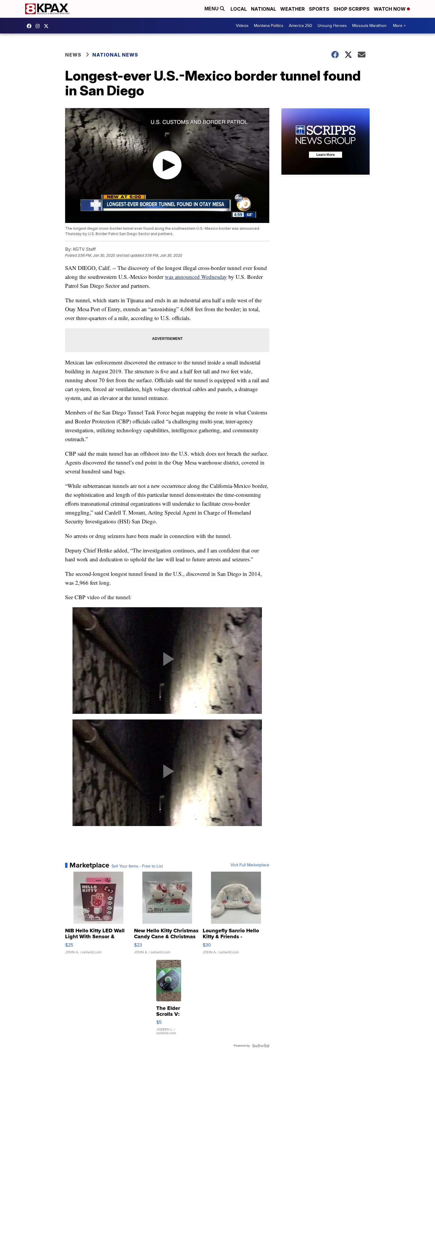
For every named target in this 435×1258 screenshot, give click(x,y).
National (263, 9)
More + (399, 26)
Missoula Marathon (369, 26)
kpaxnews (47, 26)
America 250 (300, 26)
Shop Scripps (352, 9)
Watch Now (390, 9)
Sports (319, 9)
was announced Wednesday (196, 276)
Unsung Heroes (332, 26)
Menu (212, 8)
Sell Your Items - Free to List (137, 866)
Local (239, 9)
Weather (292, 9)
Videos (242, 26)
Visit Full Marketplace (250, 865)
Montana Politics (268, 26)
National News (115, 55)
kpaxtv (30, 26)
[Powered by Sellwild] (260, 1046)
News (73, 55)
